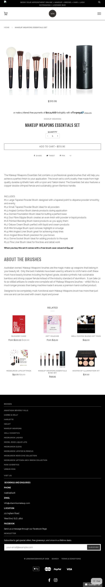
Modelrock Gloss (13, 447)
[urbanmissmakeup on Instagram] (56, 581)
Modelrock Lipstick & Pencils (18, 451)
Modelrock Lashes (13, 438)
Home (6, 27)
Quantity (52, 132)
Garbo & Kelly (11, 415)
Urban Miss (9, 469)
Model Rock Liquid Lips (15, 442)
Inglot (7, 424)
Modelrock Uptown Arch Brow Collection (25, 460)
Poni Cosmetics (11, 465)
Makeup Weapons (52, 119)
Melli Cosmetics (12, 433)
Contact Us (93, 584)
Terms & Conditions (71, 559)
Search (55, 559)
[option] (52, 65)
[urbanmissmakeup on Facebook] (49, 581)
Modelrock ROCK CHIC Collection (20, 456)
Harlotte (9, 419)
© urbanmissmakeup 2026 (36, 559)
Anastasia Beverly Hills (16, 410)
